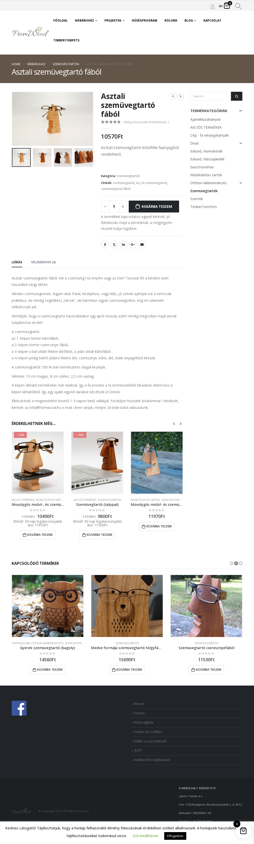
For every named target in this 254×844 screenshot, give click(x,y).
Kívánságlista (143, 722)
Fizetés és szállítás (148, 732)
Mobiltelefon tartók (50, 500)
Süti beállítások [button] (145, 835)
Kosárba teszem (157, 206)
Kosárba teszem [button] (40, 535)
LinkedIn (123, 244)
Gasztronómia (202, 167)
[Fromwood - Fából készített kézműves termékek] (31, 32)
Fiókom (139, 713)
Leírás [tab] (17, 262)
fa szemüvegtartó (154, 183)
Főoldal (60, 20)
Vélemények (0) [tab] (43, 262)
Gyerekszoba (21, 643)
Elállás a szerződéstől (150, 741)
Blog (189, 20)
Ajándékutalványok (205, 119)
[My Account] (212, 6)
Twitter (114, 244)
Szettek (196, 198)
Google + (133, 244)
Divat (194, 143)
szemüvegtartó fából (116, 189)
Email (142, 244)
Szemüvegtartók (128, 176)
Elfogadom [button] (175, 836)
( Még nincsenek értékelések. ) (146, 122)
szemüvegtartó (123, 183)
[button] (231, 563)
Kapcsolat (212, 20)
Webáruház (84, 20)
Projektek (112, 20)
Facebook (105, 244)
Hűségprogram (144, 20)
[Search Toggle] (238, 6)
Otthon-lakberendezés (208, 183)
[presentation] (13, 118)
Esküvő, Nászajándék (207, 159)
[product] (157, 463)
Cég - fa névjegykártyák (209, 135)
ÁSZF (138, 750)
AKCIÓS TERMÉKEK (23, 500)
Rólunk (170, 20)
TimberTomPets (66, 40)
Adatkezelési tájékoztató (152, 760)
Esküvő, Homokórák (206, 151)
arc (138, 183)
